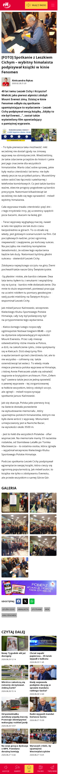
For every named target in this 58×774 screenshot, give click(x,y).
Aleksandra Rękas (22, 80)
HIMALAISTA (23, 609)
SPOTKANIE (37, 609)
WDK (47, 609)
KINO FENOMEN (9, 615)
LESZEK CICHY (8, 609)
